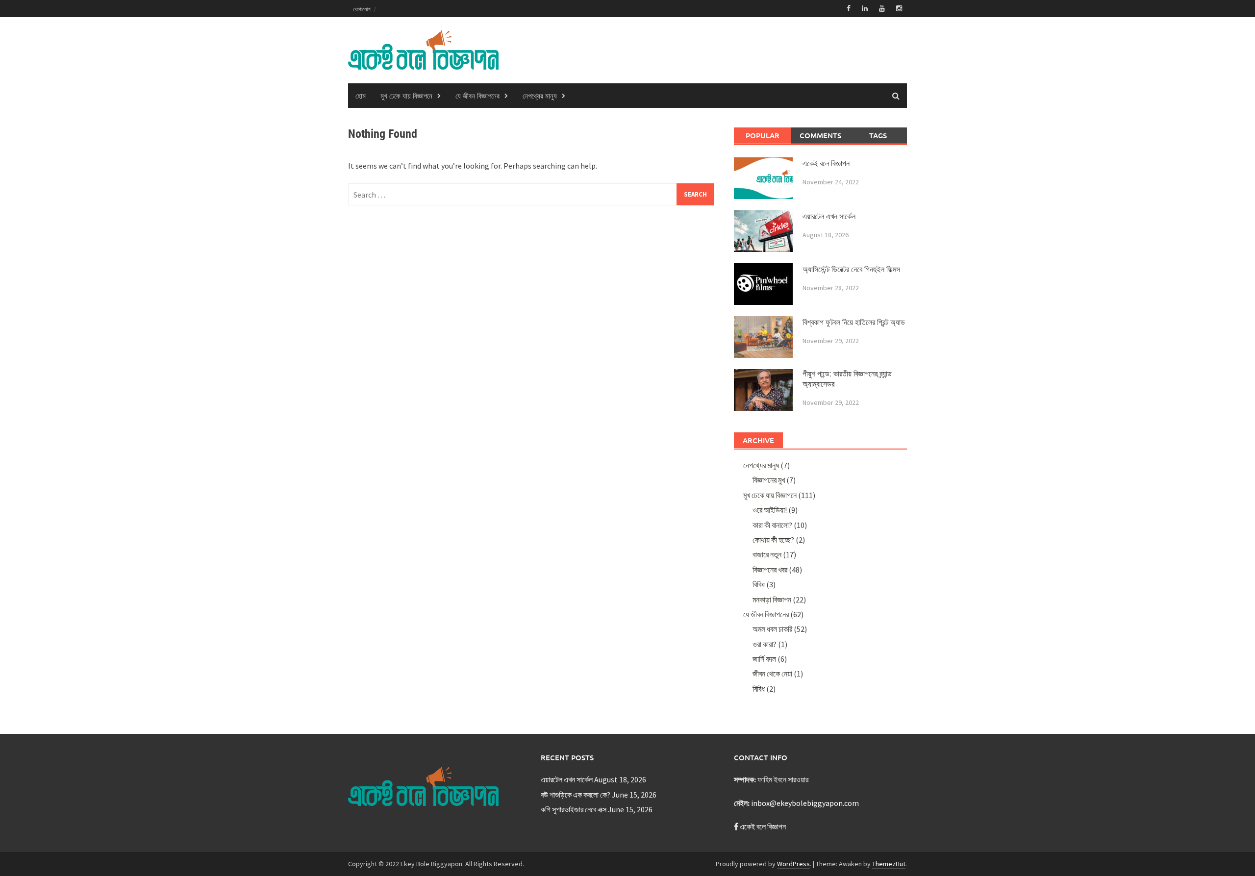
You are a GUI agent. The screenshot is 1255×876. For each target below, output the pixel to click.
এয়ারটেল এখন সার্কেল (829, 216)
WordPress (793, 863)
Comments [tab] (820, 135)
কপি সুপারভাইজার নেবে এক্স (573, 809)
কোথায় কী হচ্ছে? (773, 540)
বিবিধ (759, 584)
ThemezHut (888, 863)
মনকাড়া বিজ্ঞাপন (772, 599)
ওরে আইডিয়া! (770, 510)
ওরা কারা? (765, 644)
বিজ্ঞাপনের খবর (770, 570)
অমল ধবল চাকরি (772, 629)
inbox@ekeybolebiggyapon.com (805, 803)
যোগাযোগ (362, 9)
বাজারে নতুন (767, 554)
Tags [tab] (878, 135)
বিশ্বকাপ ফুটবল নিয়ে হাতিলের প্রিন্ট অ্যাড (854, 322)
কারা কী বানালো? (772, 525)
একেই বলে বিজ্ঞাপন (826, 163)
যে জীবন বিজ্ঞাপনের (477, 95)
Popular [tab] (762, 135)
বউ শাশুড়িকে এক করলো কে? (575, 795)
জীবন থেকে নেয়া (772, 673)
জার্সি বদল (764, 659)
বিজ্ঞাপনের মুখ (769, 480)
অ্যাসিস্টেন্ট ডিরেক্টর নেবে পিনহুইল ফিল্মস (851, 269)
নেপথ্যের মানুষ (540, 95)
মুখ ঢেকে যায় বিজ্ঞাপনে (406, 95)
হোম (360, 95)
